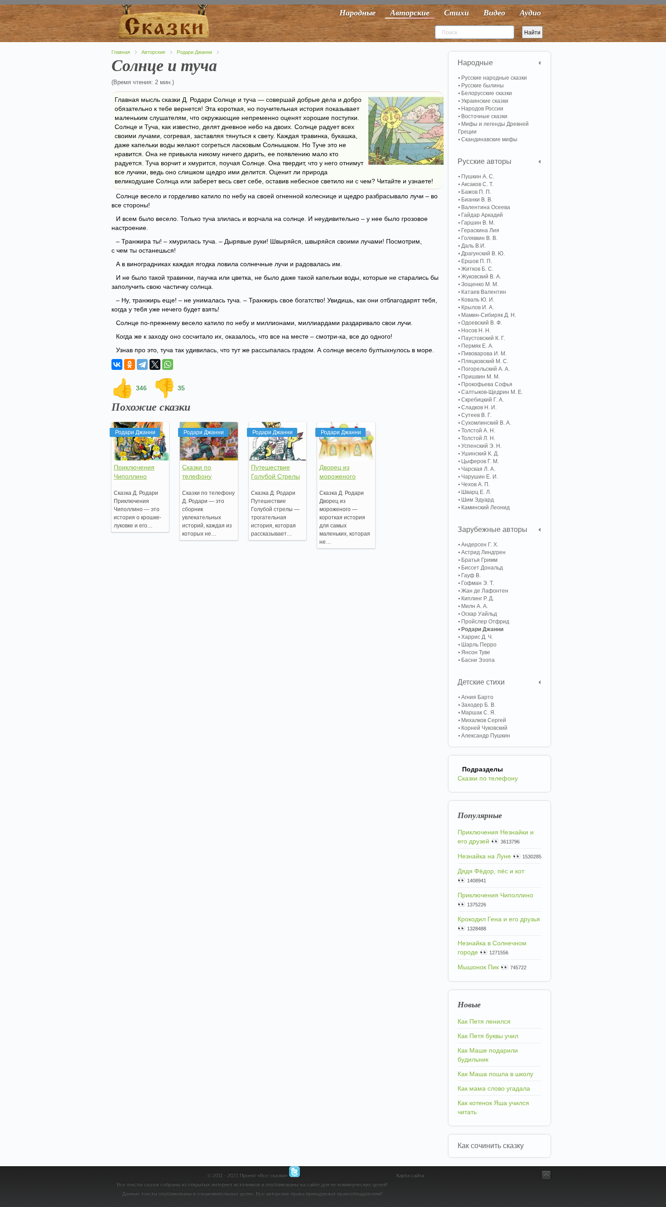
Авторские (153, 52)
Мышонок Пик (478, 967)
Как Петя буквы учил (488, 1035)
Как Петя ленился (484, 1021)
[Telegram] (142, 364)
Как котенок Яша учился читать (493, 1107)
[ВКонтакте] (116, 364)
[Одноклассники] (129, 364)
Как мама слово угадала (494, 1088)
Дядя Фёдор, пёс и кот (491, 871)
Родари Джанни (194, 52)
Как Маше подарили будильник (488, 1055)
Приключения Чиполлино (495, 895)
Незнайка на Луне (484, 856)
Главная (120, 52)
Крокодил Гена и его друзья (499, 919)
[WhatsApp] (167, 364)
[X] (155, 364)
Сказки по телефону (488, 778)
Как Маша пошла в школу (495, 1074)
